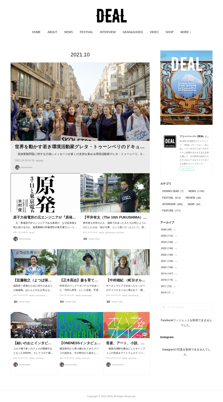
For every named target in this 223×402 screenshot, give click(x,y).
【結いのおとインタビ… (32, 343)
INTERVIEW (108, 32)
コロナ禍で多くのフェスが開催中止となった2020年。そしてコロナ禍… (33, 350)
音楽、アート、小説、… (125, 343)
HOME (36, 32)
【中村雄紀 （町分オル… (125, 280)
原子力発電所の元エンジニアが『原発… (44, 217)
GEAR (194, 204)
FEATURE (120, 233)
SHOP (170, 32)
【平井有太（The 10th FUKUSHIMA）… (115, 217)
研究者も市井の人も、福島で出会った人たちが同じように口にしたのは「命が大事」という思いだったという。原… (114, 225)
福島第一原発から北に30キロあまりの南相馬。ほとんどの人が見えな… (33, 288)
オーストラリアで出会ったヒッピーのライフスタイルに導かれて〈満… (125, 288)
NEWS (68, 32)
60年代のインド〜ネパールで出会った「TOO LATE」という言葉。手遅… (80, 288)
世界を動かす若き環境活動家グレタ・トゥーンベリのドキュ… (80, 146)
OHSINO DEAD (173, 191)
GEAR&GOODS (133, 32)
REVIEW (193, 197)
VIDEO (154, 32)
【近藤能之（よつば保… (32, 280)
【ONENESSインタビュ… (80, 343)
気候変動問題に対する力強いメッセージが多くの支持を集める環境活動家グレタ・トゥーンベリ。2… (80, 154)
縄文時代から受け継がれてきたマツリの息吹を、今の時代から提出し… (79, 350)
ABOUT (52, 32)
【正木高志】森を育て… (79, 280)
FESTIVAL (86, 32)
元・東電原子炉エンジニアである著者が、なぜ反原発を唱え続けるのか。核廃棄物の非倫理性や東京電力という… (45, 225)
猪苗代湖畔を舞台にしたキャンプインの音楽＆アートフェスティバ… (125, 350)
